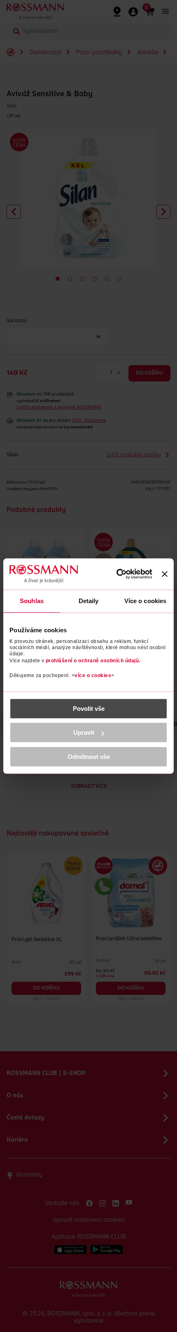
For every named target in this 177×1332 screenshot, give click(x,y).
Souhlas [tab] (32, 600)
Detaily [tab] (89, 600)
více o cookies (93, 675)
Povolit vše (89, 708)
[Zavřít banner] (165, 574)
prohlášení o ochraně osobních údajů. (93, 661)
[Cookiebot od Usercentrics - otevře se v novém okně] (116, 574)
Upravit (83, 732)
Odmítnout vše (89, 756)
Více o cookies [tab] (145, 600)
